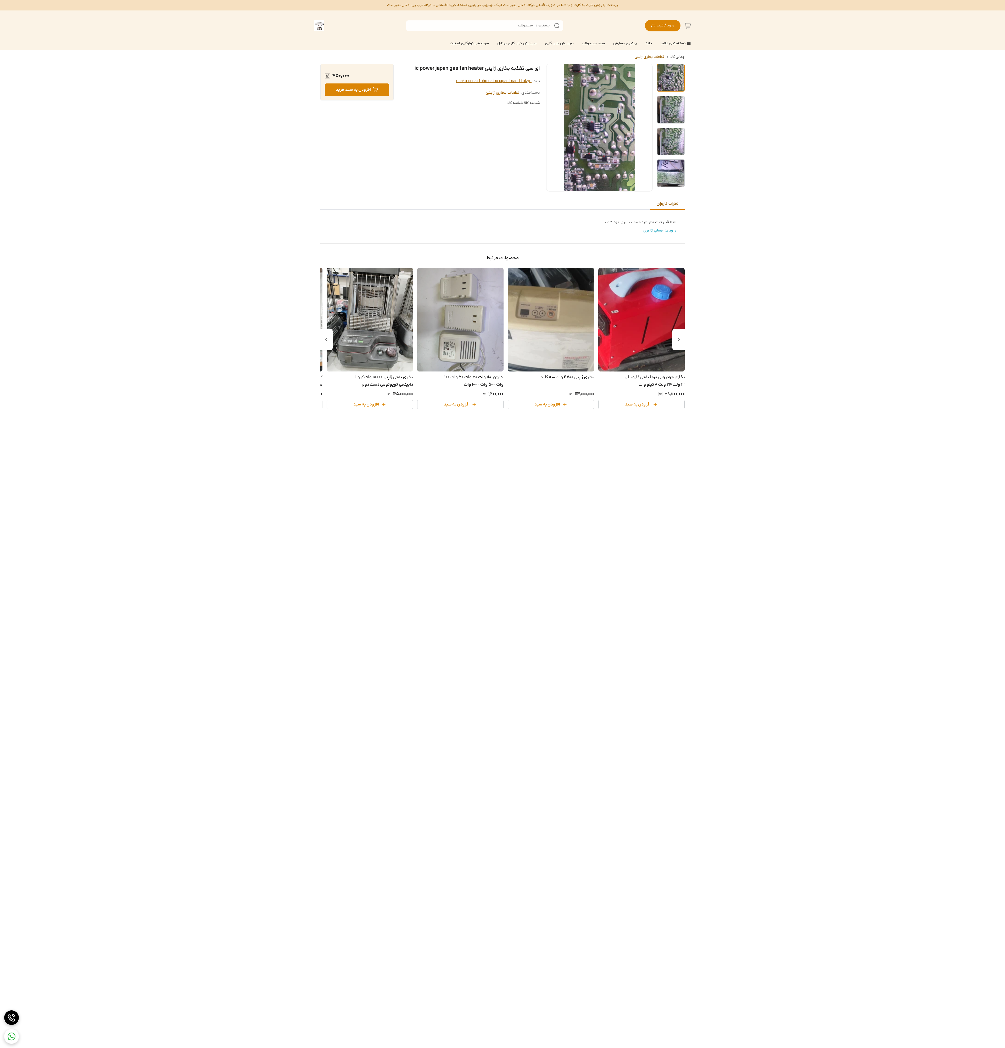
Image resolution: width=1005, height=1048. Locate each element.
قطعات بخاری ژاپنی (649, 56)
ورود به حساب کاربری (659, 230)
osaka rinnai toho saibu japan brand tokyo (494, 81)
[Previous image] (554, 128)
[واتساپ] (11, 1036)
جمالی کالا (678, 56)
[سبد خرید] (688, 25)
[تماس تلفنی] (11, 1017)
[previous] (678, 339)
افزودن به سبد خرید (353, 89)
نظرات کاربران (667, 203)
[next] (326, 339)
